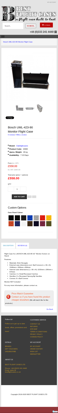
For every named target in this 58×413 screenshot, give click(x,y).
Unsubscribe (10, 351)
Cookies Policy (36, 337)
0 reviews (11, 135)
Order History (36, 349)
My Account (35, 346)
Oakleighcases (22, 146)
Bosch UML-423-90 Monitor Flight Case (18, 42)
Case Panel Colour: (15, 212)
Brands (8, 346)
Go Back (50, 309)
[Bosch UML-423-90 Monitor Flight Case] (19, 108)
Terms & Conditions (38, 332)
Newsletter (35, 354)
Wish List (34, 351)
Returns (34, 326)
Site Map (33, 329)
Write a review (21, 135)
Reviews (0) (22, 245)
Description (8, 245)
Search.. (31, 26)
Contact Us (35, 324)
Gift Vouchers (11, 349)
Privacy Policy (36, 334)
